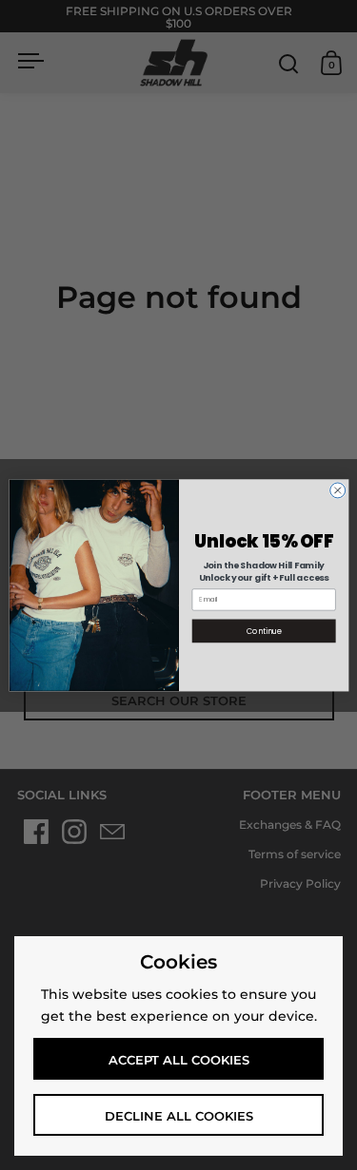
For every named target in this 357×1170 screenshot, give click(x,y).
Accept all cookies (179, 1059)
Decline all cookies (179, 1115)
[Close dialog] (337, 490)
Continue (263, 630)
